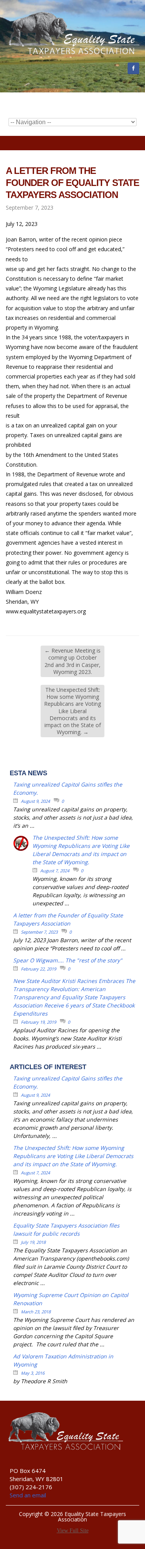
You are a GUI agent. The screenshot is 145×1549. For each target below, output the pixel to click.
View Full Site (73, 1530)
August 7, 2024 (54, 870)
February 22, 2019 (38, 969)
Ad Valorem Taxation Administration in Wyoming (63, 1360)
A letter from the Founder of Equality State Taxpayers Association (68, 919)
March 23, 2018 (36, 1312)
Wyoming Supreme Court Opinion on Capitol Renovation (70, 1299)
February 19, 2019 (38, 1022)
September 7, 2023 (39, 932)
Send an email (28, 1495)
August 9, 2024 (35, 801)
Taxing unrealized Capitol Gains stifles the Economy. (67, 788)
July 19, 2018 (33, 1242)
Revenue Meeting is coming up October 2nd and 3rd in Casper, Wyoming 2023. (72, 661)
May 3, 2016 (32, 1373)
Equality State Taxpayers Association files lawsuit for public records (66, 1229)
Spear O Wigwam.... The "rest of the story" (67, 960)
